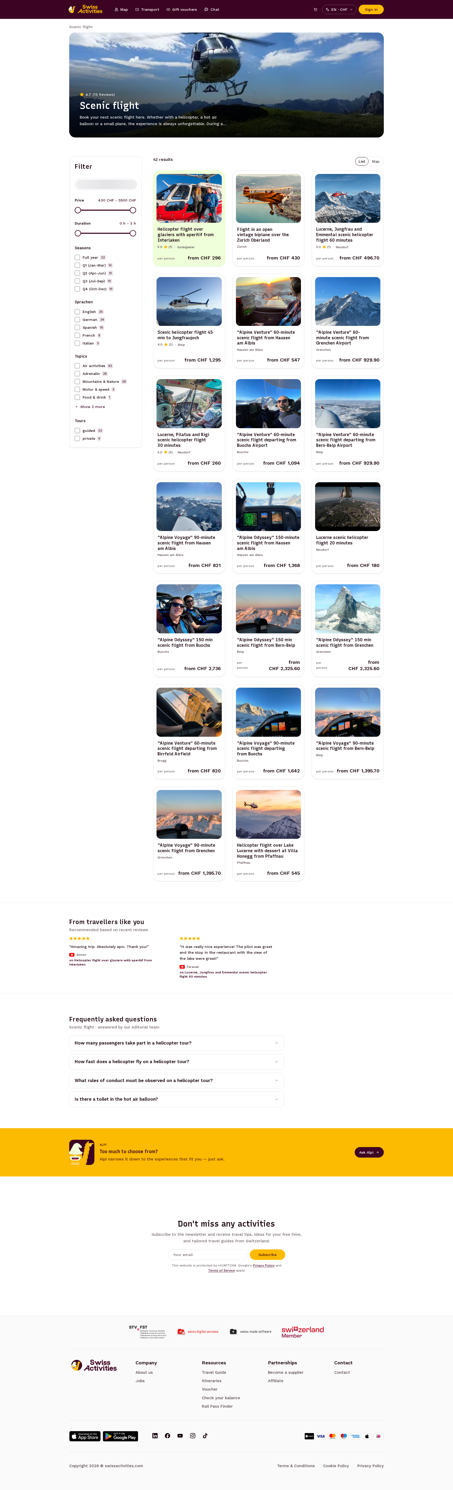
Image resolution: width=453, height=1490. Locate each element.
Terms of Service (221, 1270)
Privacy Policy (263, 1265)
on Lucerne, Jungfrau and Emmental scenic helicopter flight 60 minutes (223, 974)
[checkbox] (77, 257)
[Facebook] (167, 1436)
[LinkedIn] (155, 1436)
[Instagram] (192, 1436)
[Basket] (315, 9)
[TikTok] (205, 1436)
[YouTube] (180, 1436)
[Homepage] (88, 9)
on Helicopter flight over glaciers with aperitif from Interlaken (110, 963)
